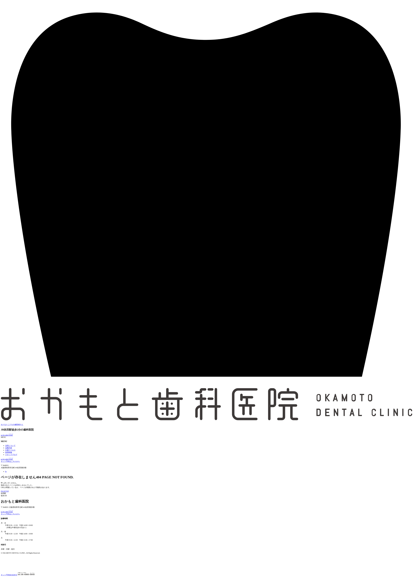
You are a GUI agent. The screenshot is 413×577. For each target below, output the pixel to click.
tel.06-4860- (7, 435)
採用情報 (8, 452)
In (6, 471)
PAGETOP (5, 491)
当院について (10, 446)
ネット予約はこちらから (10, 461)
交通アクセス (10, 450)
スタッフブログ (11, 455)
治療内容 (8, 448)
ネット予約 (9, 575)
